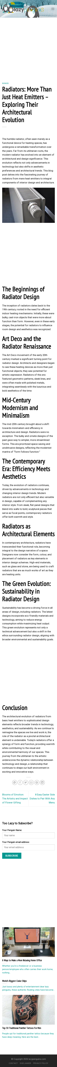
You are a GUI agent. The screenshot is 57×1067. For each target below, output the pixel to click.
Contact (13, 1063)
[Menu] (53, 9)
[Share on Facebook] (20, 782)
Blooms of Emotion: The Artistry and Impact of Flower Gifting (15, 798)
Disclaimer (25, 1063)
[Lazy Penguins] (23, 8)
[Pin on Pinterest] (36, 782)
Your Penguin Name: (12, 830)
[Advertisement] (28, 48)
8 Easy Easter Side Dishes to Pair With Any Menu (42, 798)
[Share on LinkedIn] (42, 782)
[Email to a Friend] (31, 782)
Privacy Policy (40, 1063)
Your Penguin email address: (16, 842)
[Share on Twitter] (25, 782)
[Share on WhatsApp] (14, 782)
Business (5, 83)
